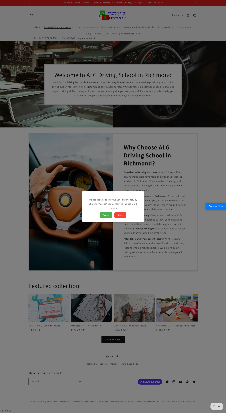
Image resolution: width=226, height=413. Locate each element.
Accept (106, 215)
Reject (120, 215)
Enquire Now (216, 206)
